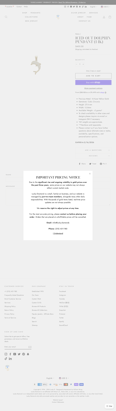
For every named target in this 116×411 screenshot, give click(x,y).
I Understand (58, 233)
